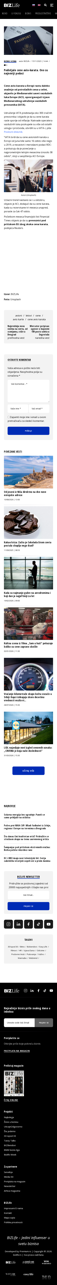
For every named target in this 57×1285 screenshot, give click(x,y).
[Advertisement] (28, 261)
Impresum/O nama (13, 1208)
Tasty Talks (10, 1140)
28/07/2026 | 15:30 (12, 705)
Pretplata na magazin (14, 1181)
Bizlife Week (10, 1154)
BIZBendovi (10, 1145)
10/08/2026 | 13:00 (12, 499)
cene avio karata (37, 319)
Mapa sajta (9, 1217)
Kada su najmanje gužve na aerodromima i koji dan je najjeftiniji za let (27, 594)
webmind (33, 958)
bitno (22, 946)
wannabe (22, 958)
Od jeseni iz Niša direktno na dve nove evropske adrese (25, 493)
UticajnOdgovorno (13, 1126)
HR (20, 950)
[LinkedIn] (18, 924)
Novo (4, 13)
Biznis (28, 13)
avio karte (18, 319)
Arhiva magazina (12, 1190)
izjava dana (29, 950)
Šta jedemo (9, 1131)
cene (38, 315)
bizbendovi (32, 946)
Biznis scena (10, 61)
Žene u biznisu (11, 1121)
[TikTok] (38, 924)
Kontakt (8, 1212)
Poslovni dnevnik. (14, 131)
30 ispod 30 (13, 946)
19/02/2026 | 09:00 (12, 600)
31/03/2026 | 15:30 (12, 755)
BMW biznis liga (12, 1149)
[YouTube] (48, 924)
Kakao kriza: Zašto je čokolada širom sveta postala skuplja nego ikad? (27, 544)
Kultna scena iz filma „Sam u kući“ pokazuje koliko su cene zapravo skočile (28, 644)
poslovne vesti (18, 954)
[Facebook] (28, 924)
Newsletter (9, 1186)
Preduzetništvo (43, 13)
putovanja (31, 954)
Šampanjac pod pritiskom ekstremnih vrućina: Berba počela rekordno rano (27, 849)
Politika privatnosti (13, 1222)
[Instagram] (8, 924)
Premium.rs (25, 1251)
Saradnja (8, 1172)
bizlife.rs (17, 1254)
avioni (18, 315)
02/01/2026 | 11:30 (12, 651)
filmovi (14, 950)
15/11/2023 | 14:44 (40, 61)
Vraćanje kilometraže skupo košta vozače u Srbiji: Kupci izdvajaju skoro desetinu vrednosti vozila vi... (28, 697)
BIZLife (27, 61)
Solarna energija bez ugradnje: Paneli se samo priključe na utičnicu (24, 816)
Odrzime (40, 950)
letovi (29, 315)
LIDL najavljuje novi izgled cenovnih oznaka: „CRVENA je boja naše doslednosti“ (28, 749)
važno (41, 954)
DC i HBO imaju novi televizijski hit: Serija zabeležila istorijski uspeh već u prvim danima (27, 860)
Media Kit (8, 1176)
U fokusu (16, 13)
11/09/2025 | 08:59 (12, 550)
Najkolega (9, 1117)
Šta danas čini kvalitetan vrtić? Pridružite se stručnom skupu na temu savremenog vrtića (26, 838)
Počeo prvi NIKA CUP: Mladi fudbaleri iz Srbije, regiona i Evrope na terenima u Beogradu (27, 827)
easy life (43, 946)
